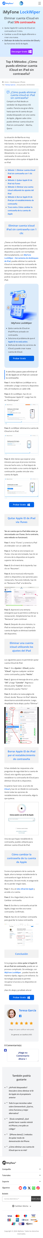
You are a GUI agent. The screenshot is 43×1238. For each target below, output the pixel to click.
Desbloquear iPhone (17, 82)
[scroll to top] (39, 1220)
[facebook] (24, 1188)
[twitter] (29, 1188)
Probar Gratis (19, 504)
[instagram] (38, 1188)
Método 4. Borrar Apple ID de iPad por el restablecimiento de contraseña (21, 200)
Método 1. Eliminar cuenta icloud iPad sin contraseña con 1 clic (21, 172)
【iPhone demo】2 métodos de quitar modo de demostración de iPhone (20, 1137)
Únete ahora (36, 1199)
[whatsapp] (33, 1188)
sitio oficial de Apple (25, 889)
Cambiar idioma (22, 1206)
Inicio (6, 82)
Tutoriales (6, 1175)
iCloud (7, 789)
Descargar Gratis (19, 51)
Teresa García (10, 85)
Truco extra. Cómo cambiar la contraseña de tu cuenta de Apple (20, 210)
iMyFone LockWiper (12, 972)
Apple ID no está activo (17, 341)
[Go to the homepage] (9, 3)
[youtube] (20, 1188)
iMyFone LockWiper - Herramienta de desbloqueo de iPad (21, 258)
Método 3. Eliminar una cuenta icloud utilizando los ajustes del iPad (21, 190)
